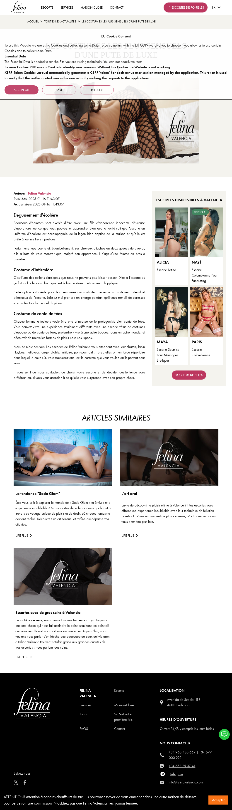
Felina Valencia (39, 193)
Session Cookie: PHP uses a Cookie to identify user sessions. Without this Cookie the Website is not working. (88, 67)
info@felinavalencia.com (186, 782)
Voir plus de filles (189, 375)
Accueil (33, 21)
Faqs (84, 728)
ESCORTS (47, 7)
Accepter (218, 800)
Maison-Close (91, 7)
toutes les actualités (60, 21)
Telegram (176, 774)
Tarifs (83, 714)
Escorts (119, 690)
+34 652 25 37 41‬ (182, 765)
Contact (119, 728)
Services (66, 7)
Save (59, 90)
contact (116, 7)
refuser (96, 90)
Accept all (22, 90)
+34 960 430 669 (182, 752)
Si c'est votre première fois (123, 717)
